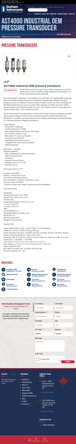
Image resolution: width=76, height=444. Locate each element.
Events (24, 401)
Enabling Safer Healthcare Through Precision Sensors (14, 271)
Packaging (10, 279)
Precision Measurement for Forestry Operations (64, 281)
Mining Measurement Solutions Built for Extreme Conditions (40, 276)
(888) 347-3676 (47, 411)
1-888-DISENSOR (31, 7)
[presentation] (50, 359)
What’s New (57, 7)
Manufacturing (11, 274)
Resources (37, 14)
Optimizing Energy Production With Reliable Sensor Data (65, 276)
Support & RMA (49, 7)
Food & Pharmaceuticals (38, 270)
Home (3, 34)
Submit (68, 362)
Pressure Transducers (47, 34)
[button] (69, 56)
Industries (53, 14)
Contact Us (40, 7)
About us (72, 14)
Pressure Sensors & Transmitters (26, 34)
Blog (62, 7)
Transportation (12, 289)
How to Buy (45, 14)
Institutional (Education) (61, 270)
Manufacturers (63, 14)
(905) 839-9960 (47, 392)
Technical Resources (29, 396)
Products (30, 14)
